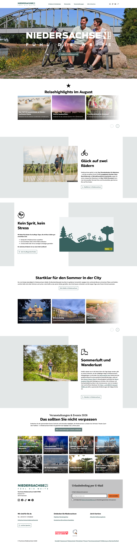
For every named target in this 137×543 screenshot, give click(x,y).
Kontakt (57, 541)
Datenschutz (71, 541)
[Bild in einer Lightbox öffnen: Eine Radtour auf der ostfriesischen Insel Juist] (50, 164)
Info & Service (91, 4)
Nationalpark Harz (105, 375)
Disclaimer (79, 541)
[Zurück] (112, 126)
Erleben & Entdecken (54, 4)
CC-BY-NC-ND (75, 181)
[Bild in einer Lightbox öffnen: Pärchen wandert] (50, 363)
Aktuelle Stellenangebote (97, 517)
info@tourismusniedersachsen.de (28, 520)
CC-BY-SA (117, 472)
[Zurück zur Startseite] (26, 4)
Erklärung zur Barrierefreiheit (110, 541)
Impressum (63, 541)
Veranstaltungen (79, 4)
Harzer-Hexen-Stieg (90, 379)
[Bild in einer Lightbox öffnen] (68, 41)
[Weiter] (117, 126)
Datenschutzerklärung (88, 500)
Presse (86, 541)
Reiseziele (67, 4)
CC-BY (67, 453)
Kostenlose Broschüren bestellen (64, 520)
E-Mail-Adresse (80, 492)
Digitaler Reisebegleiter (61, 517)
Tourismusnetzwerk (94, 541)
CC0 (76, 380)
